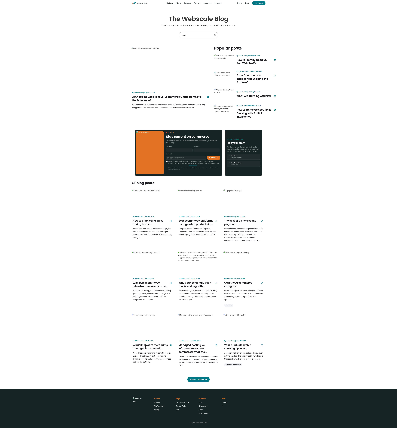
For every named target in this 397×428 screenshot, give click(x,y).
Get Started (258, 3)
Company (202, 399)
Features (157, 402)
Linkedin (224, 402)
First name (169, 146)
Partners (197, 3)
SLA (177, 410)
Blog (200, 402)
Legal (178, 399)
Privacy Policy (193, 165)
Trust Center (203, 413)
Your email (169, 154)
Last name (197, 146)
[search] (215, 35)
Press (200, 410)
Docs (247, 3)
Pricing (178, 3)
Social (223, 399)
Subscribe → (213, 157)
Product (157, 399)
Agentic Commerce (233, 364)
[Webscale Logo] (139, 3)
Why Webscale (159, 406)
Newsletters (202, 406)
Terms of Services (183, 402)
